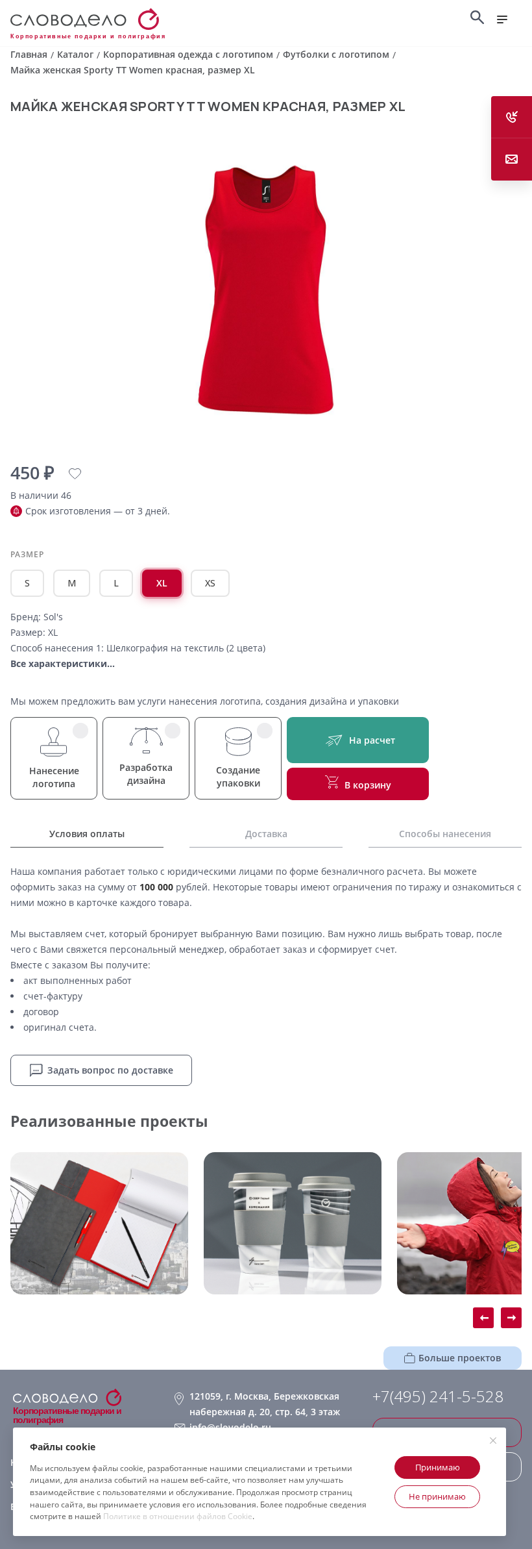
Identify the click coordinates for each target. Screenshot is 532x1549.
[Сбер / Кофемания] (292, 1223)
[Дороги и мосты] (99, 1223)
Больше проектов (459, 1358)
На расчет (372, 740)
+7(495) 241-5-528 (437, 1396)
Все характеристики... (62, 663)
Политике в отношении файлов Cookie (177, 1516)
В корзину (368, 785)
